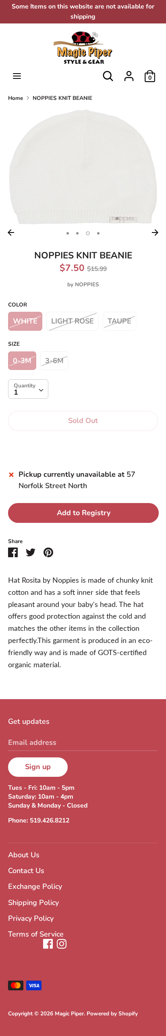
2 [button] (77, 233)
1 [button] (67, 233)
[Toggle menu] (17, 76)
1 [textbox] (16, 392)
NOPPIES (87, 284)
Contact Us (26, 870)
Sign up (38, 767)
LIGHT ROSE (72, 321)
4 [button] (98, 233)
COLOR (17, 305)
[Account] (129, 73)
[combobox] (28, 389)
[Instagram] (61, 944)
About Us (23, 855)
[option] (83, 167)
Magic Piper (69, 1013)
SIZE (14, 344)
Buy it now (83, 446)
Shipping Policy (33, 902)
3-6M (54, 361)
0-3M (22, 361)
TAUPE (119, 321)
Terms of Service (36, 934)
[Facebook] (48, 944)
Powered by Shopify (112, 1013)
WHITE (25, 321)
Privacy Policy (31, 918)
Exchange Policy (35, 886)
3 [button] (88, 233)
